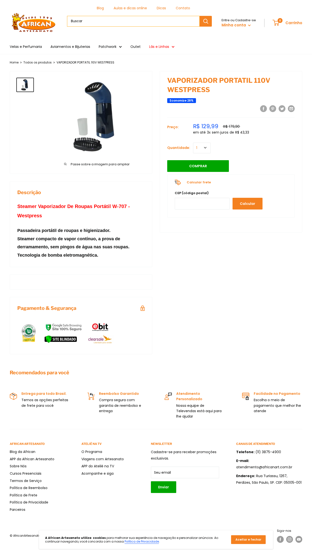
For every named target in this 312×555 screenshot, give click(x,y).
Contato (183, 8)
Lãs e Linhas (159, 46)
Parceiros (17, 509)
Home (14, 62)
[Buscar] (206, 21)
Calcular (247, 203)
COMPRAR (198, 165)
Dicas (161, 8)
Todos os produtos (37, 62)
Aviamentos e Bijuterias (70, 46)
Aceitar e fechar (248, 539)
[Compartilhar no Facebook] (263, 108)
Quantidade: (178, 147)
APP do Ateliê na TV (97, 466)
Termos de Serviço (26, 480)
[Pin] (272, 108)
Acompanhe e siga (97, 473)
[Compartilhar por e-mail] (291, 108)
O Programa (91, 451)
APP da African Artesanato (32, 459)
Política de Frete (23, 495)
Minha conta (234, 25)
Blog (100, 8)
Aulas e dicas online (130, 8)
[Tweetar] (282, 108)
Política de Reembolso (29, 487)
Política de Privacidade (29, 502)
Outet (135, 46)
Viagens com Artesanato (102, 459)
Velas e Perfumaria (26, 46)
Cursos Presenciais (25, 473)
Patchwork (108, 46)
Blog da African (22, 451)
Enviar (163, 487)
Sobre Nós (18, 466)
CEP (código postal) (192, 193)
